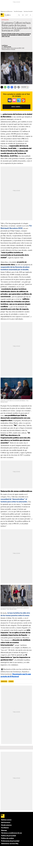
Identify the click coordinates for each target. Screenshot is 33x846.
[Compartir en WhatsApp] (5, 87)
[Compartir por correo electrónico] (15, 87)
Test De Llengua (18, 11)
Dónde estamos (6, 825)
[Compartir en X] (2, 87)
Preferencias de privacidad (10, 841)
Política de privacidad (8, 835)
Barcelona (4, 681)
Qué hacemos (5, 822)
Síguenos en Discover (6, 11)
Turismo (11, 681)
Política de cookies (7, 838)
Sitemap (4, 830)
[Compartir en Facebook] (12, 87)
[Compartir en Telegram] (8, 87)
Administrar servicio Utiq (9, 843)
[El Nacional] (2, 15)
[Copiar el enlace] (18, 87)
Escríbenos (5, 827)
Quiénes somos (6, 820)
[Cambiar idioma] (27, 15)
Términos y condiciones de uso (11, 833)
